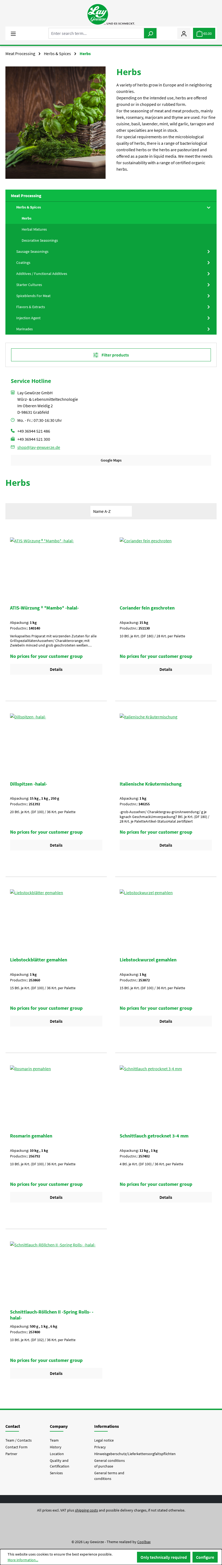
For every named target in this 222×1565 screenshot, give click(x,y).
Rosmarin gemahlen (31, 1136)
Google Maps (111, 460)
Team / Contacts (18, 1440)
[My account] (183, 33)
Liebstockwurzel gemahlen (148, 960)
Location (57, 1453)
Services (56, 1472)
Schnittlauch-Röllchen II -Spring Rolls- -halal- (51, 1315)
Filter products (115, 355)
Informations (106, 1426)
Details (56, 669)
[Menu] (13, 33)
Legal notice (104, 1440)
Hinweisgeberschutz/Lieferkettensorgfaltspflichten (135, 1453)
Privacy (100, 1447)
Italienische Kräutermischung (151, 784)
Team (54, 1440)
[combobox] (96, 33)
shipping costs (86, 1510)
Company (59, 1426)
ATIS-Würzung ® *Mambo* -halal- (44, 608)
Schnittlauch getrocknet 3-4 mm (154, 1136)
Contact (12, 1426)
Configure (205, 1557)
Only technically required (164, 1557)
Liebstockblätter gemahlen (38, 960)
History (55, 1447)
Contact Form (16, 1447)
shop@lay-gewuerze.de (38, 447)
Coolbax (144, 1541)
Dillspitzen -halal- (28, 784)
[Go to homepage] (111, 14)
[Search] (150, 33)
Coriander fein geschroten (147, 608)
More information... (23, 1559)
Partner (11, 1453)
